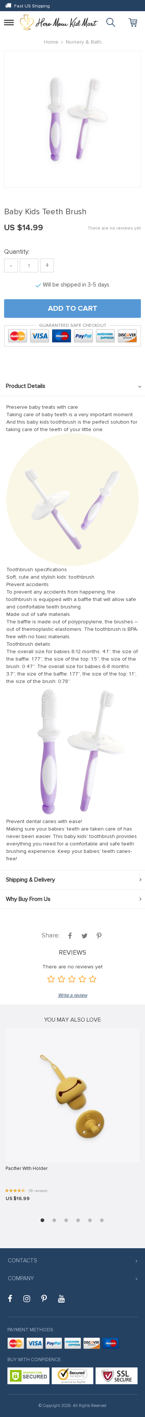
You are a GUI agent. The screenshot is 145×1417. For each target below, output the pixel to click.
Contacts (22, 1260)
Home (51, 42)
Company (21, 1278)
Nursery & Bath (84, 42)
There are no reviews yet (114, 228)
